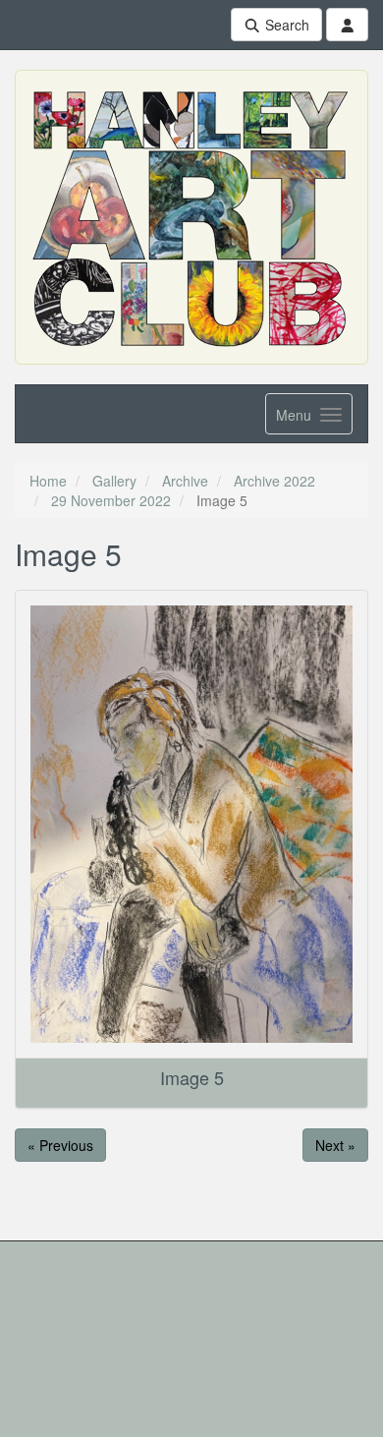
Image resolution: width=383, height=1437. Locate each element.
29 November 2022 (111, 500)
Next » (335, 1145)
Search (285, 24)
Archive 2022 (274, 480)
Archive (185, 480)
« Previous (60, 1145)
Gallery (114, 480)
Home (48, 480)
